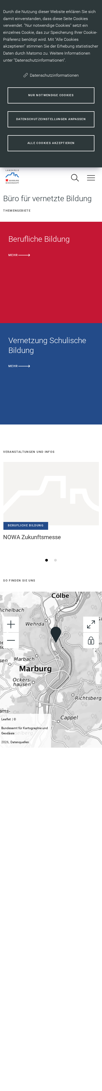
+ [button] (11, 624)
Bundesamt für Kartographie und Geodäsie (24, 730)
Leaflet (6, 719)
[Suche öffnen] (75, 178)
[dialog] (51, 83)
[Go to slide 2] (55, 560)
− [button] (11, 640)
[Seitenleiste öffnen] (91, 178)
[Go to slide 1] (46, 560)
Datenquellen (19, 742)
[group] (51, 670)
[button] (55, 635)
